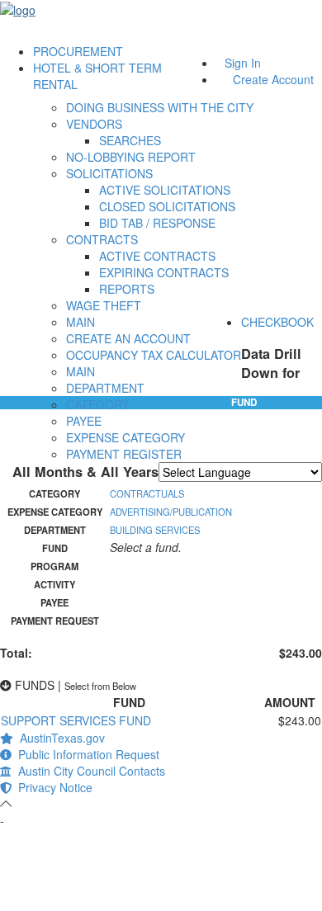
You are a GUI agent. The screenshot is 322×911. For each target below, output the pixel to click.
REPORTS (126, 289)
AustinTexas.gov (59, 737)
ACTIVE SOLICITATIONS (164, 190)
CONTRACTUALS (147, 493)
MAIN (80, 322)
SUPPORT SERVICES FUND (76, 720)
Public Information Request (85, 754)
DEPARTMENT (105, 388)
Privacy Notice (52, 787)
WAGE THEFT (103, 305)
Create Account (273, 79)
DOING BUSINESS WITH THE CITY (159, 107)
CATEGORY (97, 404)
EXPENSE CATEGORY (125, 437)
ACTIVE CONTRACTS (157, 256)
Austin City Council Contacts (88, 770)
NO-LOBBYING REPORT (131, 157)
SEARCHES (130, 140)
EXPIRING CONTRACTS (164, 272)
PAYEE (84, 421)
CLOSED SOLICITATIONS (167, 206)
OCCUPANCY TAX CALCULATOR (153, 355)
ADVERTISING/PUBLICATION (171, 511)
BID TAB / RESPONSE (157, 223)
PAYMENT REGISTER (124, 454)
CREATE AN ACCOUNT (128, 338)
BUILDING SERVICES (155, 529)
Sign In (243, 62)
